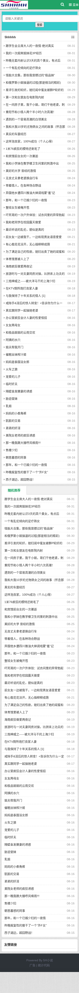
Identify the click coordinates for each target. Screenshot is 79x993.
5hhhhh (10, 37)
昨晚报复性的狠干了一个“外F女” (27, 472)
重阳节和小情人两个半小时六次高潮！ (31, 112)
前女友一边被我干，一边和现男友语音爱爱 (34, 237)
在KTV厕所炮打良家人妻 (22, 288)
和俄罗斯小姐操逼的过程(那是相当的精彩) (33, 82)
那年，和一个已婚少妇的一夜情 (26, 200)
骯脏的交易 (13, 420)
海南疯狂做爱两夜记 (19, 266)
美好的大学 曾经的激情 (21, 170)
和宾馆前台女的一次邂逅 (22, 156)
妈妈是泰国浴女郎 (17, 362)
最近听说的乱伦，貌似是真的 (25, 229)
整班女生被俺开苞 (17, 207)
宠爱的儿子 (13, 376)
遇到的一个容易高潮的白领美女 (26, 119)
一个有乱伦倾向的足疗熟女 (23, 68)
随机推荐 (14, 490)
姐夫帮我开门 (14, 347)
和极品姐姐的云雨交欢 (20, 332)
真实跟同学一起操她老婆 (22, 310)
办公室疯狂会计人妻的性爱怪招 (26, 317)
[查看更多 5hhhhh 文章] (72, 37)
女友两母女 (13, 325)
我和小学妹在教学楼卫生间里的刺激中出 (32, 163)
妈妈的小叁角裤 (16, 413)
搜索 (39, 24)
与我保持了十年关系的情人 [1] (25, 295)
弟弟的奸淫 (13, 428)
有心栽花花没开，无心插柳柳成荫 (28, 244)
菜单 (75, 5)
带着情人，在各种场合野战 (23, 185)
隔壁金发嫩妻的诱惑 (19, 391)
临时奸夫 (11, 384)
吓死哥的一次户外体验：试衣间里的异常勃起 (35, 215)
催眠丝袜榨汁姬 (16, 354)
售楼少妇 (11, 450)
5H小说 (48, 960)
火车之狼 (11, 369)
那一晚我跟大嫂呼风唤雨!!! (23, 442)
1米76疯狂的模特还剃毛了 (23, 148)
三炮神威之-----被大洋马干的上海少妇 (30, 281)
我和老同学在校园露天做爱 (23, 222)
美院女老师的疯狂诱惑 (20, 435)
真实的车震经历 (16, 134)
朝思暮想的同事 (16, 457)
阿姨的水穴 (13, 340)
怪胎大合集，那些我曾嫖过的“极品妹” (30, 75)
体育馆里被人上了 (17, 259)
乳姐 (9, 406)
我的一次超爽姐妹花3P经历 (24, 53)
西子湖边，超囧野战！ (20, 479)
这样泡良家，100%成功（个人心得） (30, 141)
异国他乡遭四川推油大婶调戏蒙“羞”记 (30, 192)
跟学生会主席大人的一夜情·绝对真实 (30, 45)
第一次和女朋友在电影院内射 (25, 97)
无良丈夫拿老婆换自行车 (22, 178)
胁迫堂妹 (11, 398)
